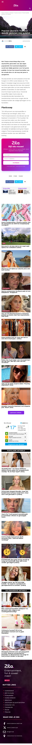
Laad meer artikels (15, 412)
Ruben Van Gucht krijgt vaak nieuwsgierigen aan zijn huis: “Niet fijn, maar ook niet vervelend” (15, 361)
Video (4, 243)
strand (15, 176)
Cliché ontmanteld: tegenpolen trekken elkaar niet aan (27, 192)
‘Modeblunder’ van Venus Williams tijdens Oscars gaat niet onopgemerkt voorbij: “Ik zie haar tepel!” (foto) (15, 470)
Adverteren (8, 700)
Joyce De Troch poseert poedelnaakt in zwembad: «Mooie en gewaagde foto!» (14, 515)
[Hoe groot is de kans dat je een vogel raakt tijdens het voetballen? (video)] (16, 236)
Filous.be (7, 712)
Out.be (7, 709)
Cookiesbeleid (9, 691)
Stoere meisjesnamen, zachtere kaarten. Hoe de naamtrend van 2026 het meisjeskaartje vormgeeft (16, 224)
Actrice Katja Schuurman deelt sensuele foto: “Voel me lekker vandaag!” (12, 538)
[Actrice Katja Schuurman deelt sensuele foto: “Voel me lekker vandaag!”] (16, 528)
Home (2, 12)
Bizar (3, 489)
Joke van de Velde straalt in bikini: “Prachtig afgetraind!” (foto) (15, 384)
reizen (10, 176)
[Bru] (2, 41)
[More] (25, 46)
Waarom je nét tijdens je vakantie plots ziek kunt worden (15, 269)
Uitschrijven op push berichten (15, 702)
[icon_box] (12, 723)
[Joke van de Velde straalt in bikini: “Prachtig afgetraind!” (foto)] (16, 373)
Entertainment (6, 288)
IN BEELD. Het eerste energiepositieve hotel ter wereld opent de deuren (12, 192)
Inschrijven (16, 162)
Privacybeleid (9, 695)
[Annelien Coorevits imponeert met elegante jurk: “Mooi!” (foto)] (16, 396)
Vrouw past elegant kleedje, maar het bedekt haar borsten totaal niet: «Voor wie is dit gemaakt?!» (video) (15, 493)
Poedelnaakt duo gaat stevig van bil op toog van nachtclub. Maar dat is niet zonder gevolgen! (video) (15, 561)
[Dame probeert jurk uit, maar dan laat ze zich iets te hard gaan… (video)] (16, 327)
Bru (10, 41)
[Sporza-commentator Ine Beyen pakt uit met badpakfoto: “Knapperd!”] (16, 281)
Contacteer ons (10, 705)
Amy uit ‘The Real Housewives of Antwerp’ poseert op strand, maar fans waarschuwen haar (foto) (15, 315)
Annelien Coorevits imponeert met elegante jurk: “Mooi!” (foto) (15, 407)
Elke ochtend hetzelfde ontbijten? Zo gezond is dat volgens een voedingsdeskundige (14, 610)
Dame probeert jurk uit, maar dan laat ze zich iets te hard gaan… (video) (14, 338)
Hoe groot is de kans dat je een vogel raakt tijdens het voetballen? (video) (15, 246)
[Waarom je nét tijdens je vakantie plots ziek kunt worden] (16, 258)
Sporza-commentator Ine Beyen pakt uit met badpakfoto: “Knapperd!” (15, 292)
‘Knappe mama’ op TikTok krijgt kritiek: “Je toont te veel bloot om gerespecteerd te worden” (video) (13, 584)
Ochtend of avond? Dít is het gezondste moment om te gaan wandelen (12, 631)
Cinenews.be (9, 707)
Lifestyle (11, 12)
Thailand (21, 176)
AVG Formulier (9, 693)
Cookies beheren (10, 698)
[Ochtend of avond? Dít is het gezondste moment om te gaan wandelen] (16, 621)
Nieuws (6, 12)
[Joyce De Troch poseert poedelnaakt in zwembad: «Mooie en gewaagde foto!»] (16, 505)
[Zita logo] (16, 5)
